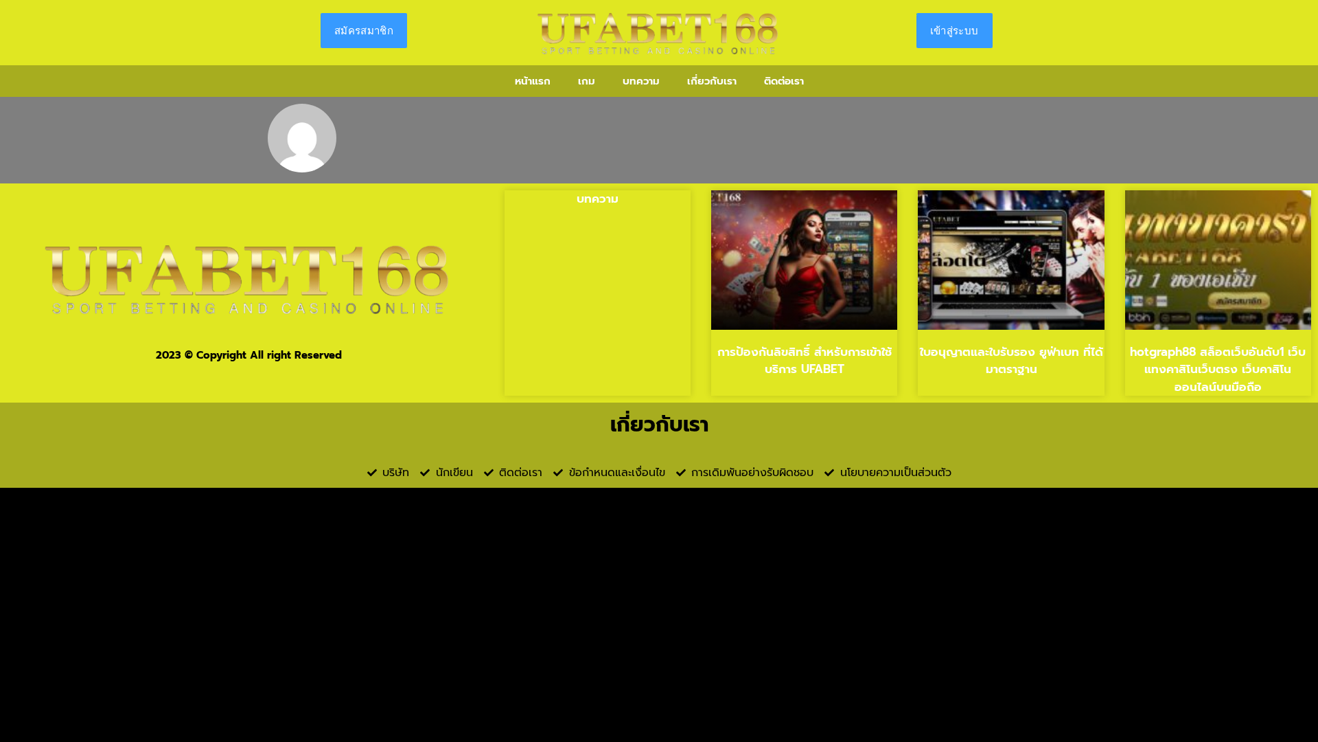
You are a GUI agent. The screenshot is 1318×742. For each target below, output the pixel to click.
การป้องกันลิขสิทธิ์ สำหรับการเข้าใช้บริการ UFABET (804, 361)
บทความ (641, 81)
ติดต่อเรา (784, 81)
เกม (586, 81)
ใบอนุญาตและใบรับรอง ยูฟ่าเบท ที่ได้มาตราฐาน (1011, 361)
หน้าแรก (533, 81)
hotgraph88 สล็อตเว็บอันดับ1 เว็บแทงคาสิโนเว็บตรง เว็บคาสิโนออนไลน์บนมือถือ (1218, 369)
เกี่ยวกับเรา (712, 81)
